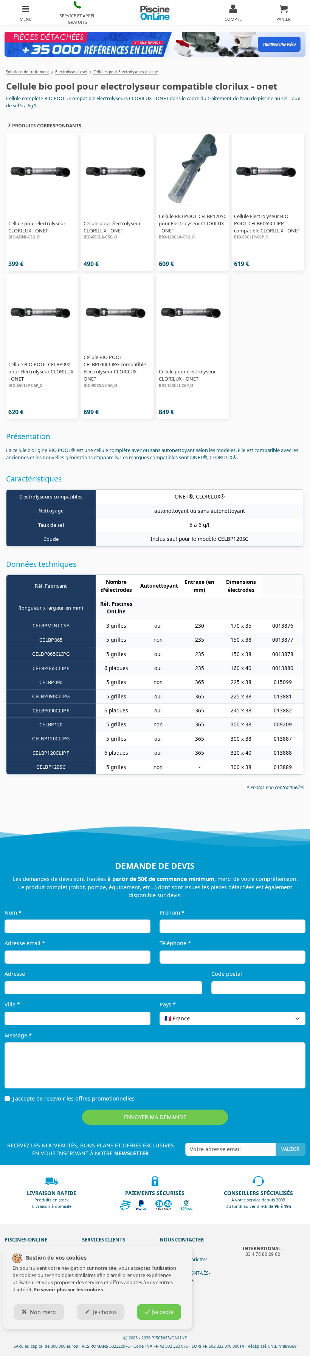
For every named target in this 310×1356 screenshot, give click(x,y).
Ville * (12, 1004)
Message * (18, 1035)
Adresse (15, 973)
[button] (77, 12)
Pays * (168, 1004)
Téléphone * (175, 943)
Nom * (13, 912)
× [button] (289, 1018)
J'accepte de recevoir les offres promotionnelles (74, 1098)
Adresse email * (25, 943)
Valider (290, 1149)
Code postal (226, 973)
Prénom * (172, 912)
